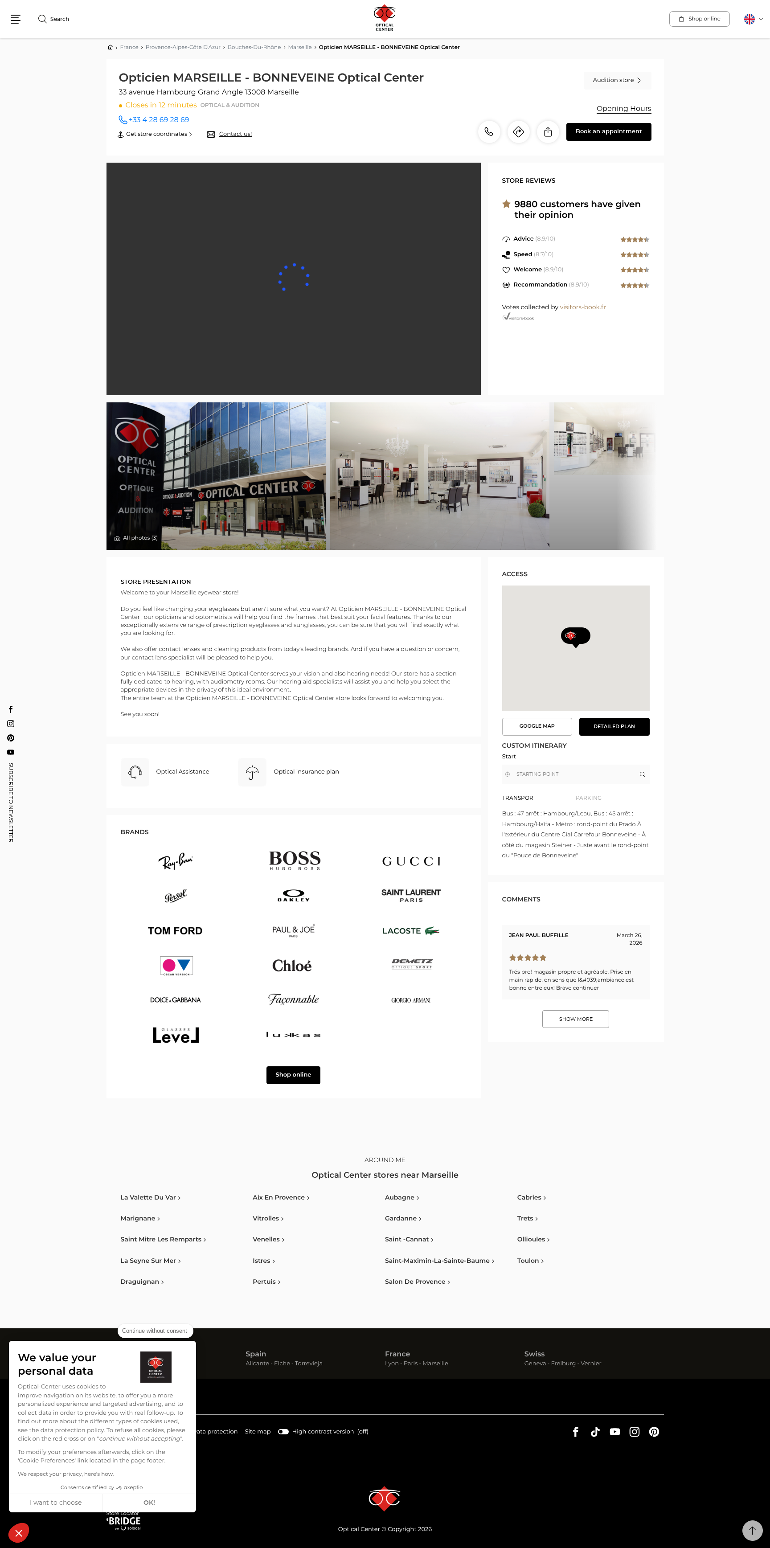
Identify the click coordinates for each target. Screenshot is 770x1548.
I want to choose (56, 1503)
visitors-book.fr (583, 307)
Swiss (534, 1354)
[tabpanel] (576, 835)
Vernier (591, 1364)
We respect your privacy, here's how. (66, 1474)
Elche (282, 1364)
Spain (256, 1354)
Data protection (215, 1433)
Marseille (435, 1364)
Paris (411, 1364)
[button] (18, 1533)
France (397, 1354)
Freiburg (563, 1364)
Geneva (535, 1364)
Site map (258, 1432)
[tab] (539, 798)
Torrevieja (309, 1364)
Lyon (392, 1364)
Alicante (257, 1364)
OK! (149, 1503)
